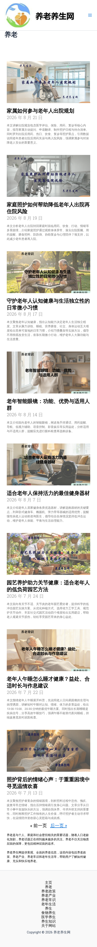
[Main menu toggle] (90, 15)
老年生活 (48, 904)
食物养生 (48, 913)
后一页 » (58, 825)
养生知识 (48, 921)
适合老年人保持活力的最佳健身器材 (48, 493)
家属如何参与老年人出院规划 (40, 111)
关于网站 (48, 926)
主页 (48, 883)
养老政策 (48, 891)
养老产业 (48, 896)
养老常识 (48, 900)
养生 (48, 908)
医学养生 (48, 917)
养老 (48, 887)
